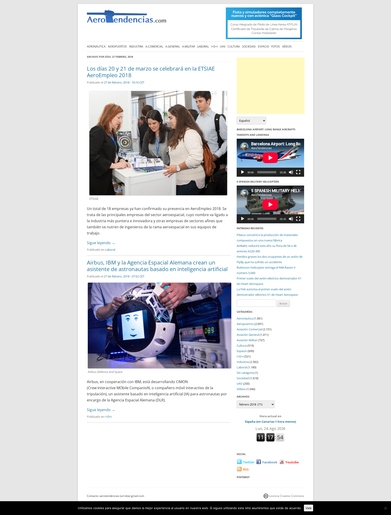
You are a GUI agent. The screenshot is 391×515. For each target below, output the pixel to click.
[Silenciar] (291, 172)
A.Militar (188, 46)
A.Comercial (154, 46)
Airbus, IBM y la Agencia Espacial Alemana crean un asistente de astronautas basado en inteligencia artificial (157, 266)
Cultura (234, 46)
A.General (172, 46)
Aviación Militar (247, 340)
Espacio (263, 46)
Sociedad (249, 46)
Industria (136, 46)
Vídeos (287, 46)
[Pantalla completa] (298, 172)
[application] (270, 157)
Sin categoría (245, 373)
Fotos (275, 46)
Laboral (203, 46)
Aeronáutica (96, 46)
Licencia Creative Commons (286, 496)
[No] (385, 508)
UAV (222, 46)
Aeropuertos (117, 46)
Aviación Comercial (249, 329)
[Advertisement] (271, 85)
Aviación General (248, 335)
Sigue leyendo (101, 242)
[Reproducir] (242, 172)
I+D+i (214, 46)
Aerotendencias (126, 18)
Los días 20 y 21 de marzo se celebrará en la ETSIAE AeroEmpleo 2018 (151, 72)
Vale (308, 508)
